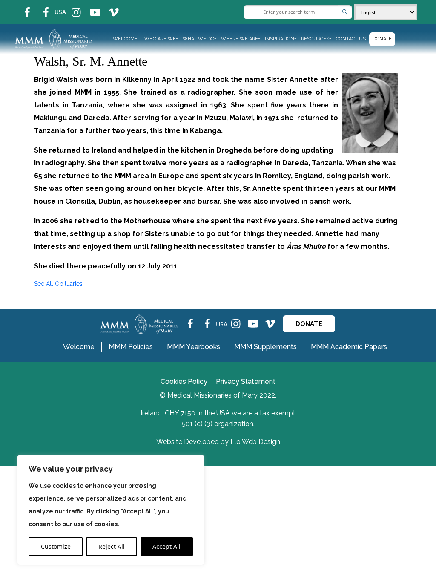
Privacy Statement (245, 381)
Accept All (166, 546)
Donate (382, 39)
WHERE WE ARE (239, 39)
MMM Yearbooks (193, 347)
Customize (56, 546)
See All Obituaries (58, 283)
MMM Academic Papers (349, 347)
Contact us (351, 39)
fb (21, 7)
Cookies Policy (184, 381)
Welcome (125, 39)
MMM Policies (131, 347)
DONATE (308, 324)
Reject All (111, 546)
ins (70, 7)
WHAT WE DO (198, 39)
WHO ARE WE (160, 39)
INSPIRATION (279, 39)
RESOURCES (315, 39)
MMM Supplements (265, 347)
